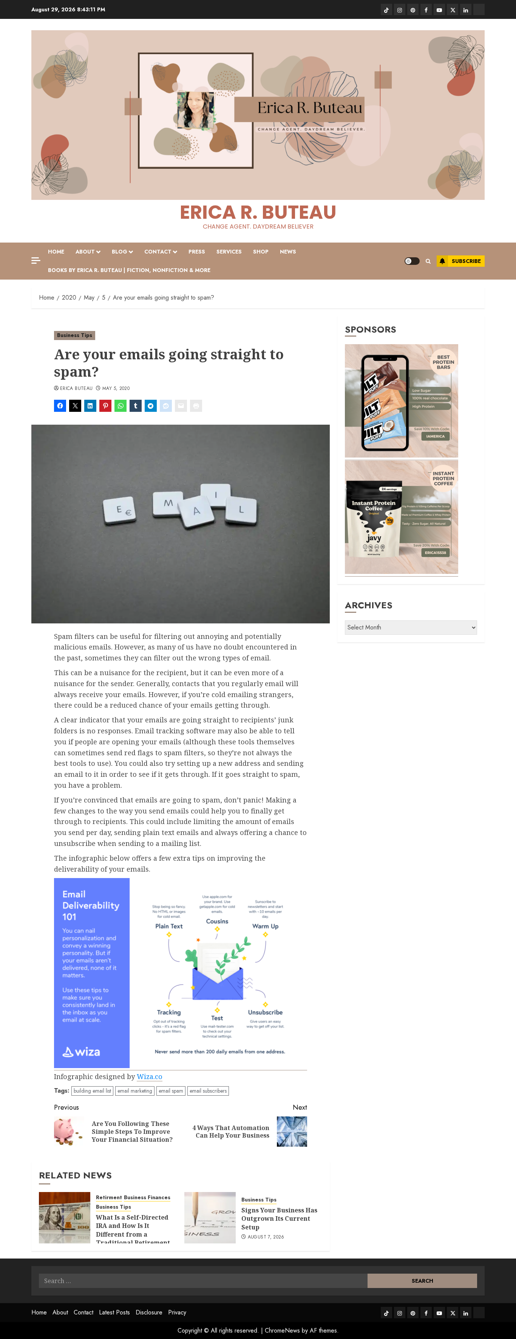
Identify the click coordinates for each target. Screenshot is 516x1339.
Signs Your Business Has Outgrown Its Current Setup (279, 1218)
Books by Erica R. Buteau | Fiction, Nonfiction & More (129, 270)
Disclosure (149, 1312)
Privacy (177, 1312)
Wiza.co (149, 1076)
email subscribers (208, 1091)
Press (196, 251)
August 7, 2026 (266, 1237)
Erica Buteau (76, 389)
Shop (261, 251)
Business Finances (147, 1197)
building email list (92, 1091)
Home (56, 251)
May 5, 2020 (116, 389)
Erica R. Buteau (258, 212)
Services (229, 251)
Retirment (109, 1197)
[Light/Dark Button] (412, 261)
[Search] (428, 261)
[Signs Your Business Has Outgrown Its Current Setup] (210, 1217)
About (85, 251)
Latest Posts (114, 1312)
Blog (119, 251)
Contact (157, 251)
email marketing (134, 1091)
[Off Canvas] (35, 260)
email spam (171, 1091)
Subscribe (466, 261)
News (288, 251)
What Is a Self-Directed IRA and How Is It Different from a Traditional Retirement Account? (133, 1234)
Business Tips (74, 335)
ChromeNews (282, 1330)
